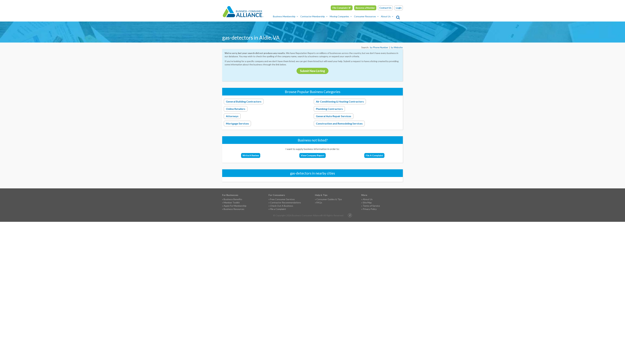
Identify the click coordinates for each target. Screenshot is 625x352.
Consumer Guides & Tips (329, 199)
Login (399, 7)
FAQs (319, 202)
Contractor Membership (312, 16)
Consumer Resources (365, 16)
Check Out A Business (281, 205)
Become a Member (365, 7)
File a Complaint (278, 209)
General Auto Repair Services (333, 116)
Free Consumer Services (282, 199)
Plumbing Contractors (329, 108)
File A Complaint (374, 155)
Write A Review (251, 155)
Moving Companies (339, 16)
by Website (397, 47)
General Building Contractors (243, 101)
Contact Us (385, 7)
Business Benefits (233, 199)
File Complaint (340, 7)
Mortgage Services (237, 123)
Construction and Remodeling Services (339, 123)
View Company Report (312, 155)
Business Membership (284, 16)
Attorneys (232, 116)
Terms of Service (371, 205)
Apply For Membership (235, 205)
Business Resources (234, 209)
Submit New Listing (312, 71)
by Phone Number (379, 47)
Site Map (367, 202)
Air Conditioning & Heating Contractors (340, 101)
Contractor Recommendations (285, 202)
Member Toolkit (232, 202)
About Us (386, 16)
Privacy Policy (370, 209)
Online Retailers (235, 108)
